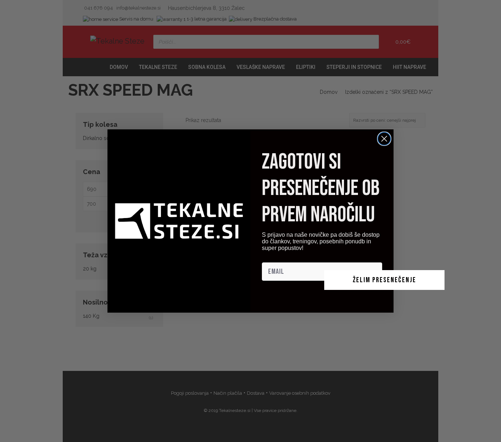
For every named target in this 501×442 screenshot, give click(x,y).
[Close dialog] (384, 138)
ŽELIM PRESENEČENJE (384, 280)
